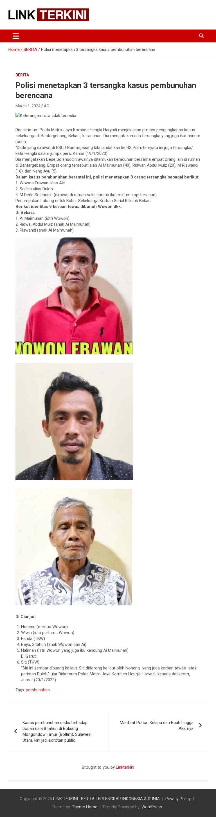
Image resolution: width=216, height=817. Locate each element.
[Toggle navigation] (15, 36)
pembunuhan (38, 690)
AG (46, 106)
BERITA (22, 75)
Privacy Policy (178, 798)
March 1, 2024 (27, 106)
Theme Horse (84, 806)
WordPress (151, 806)
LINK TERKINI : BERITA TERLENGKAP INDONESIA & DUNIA (106, 798)
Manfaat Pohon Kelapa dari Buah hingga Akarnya (157, 725)
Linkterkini (125, 767)
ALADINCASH (25, 773)
